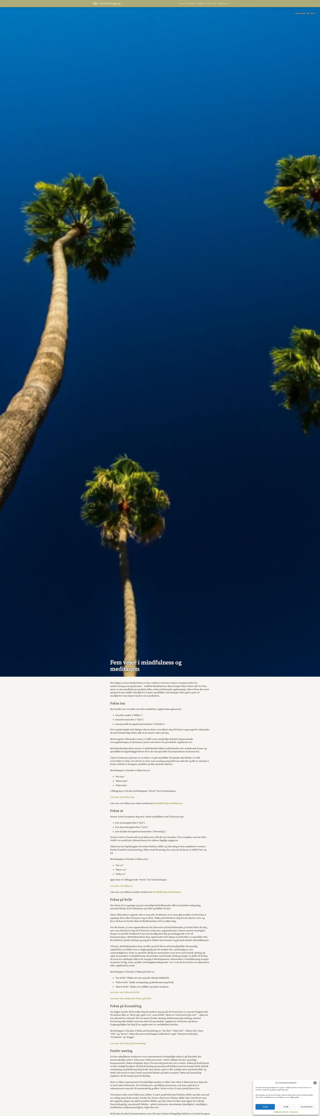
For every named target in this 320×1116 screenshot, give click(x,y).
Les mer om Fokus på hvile (124, 992)
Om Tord (211, 3)
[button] (315, 1083)
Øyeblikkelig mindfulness (168, 803)
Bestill (190, 3)
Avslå (286, 1107)
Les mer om (121, 886)
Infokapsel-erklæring (281, 1112)
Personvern (294, 1112)
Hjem (182, 3)
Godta (265, 1107)
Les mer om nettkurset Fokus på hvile (131, 998)
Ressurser (223, 3)
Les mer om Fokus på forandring (128, 1043)
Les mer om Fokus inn (122, 797)
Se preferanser (306, 1107)
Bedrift (200, 3)
